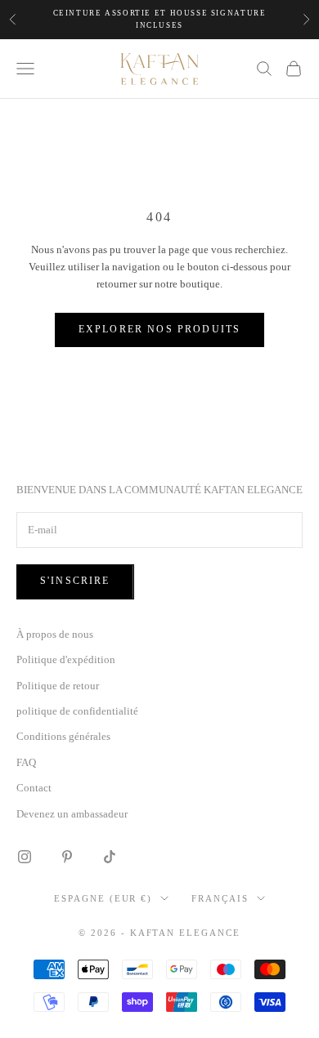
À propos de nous (54, 634)
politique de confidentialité (77, 711)
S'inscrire (75, 580)
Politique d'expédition (65, 659)
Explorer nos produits (159, 329)
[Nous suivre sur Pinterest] (67, 857)
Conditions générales (63, 736)
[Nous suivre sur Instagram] (24, 857)
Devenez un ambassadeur (72, 814)
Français (220, 898)
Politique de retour (57, 685)
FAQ (26, 762)
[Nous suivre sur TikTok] (109, 857)
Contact (34, 788)
